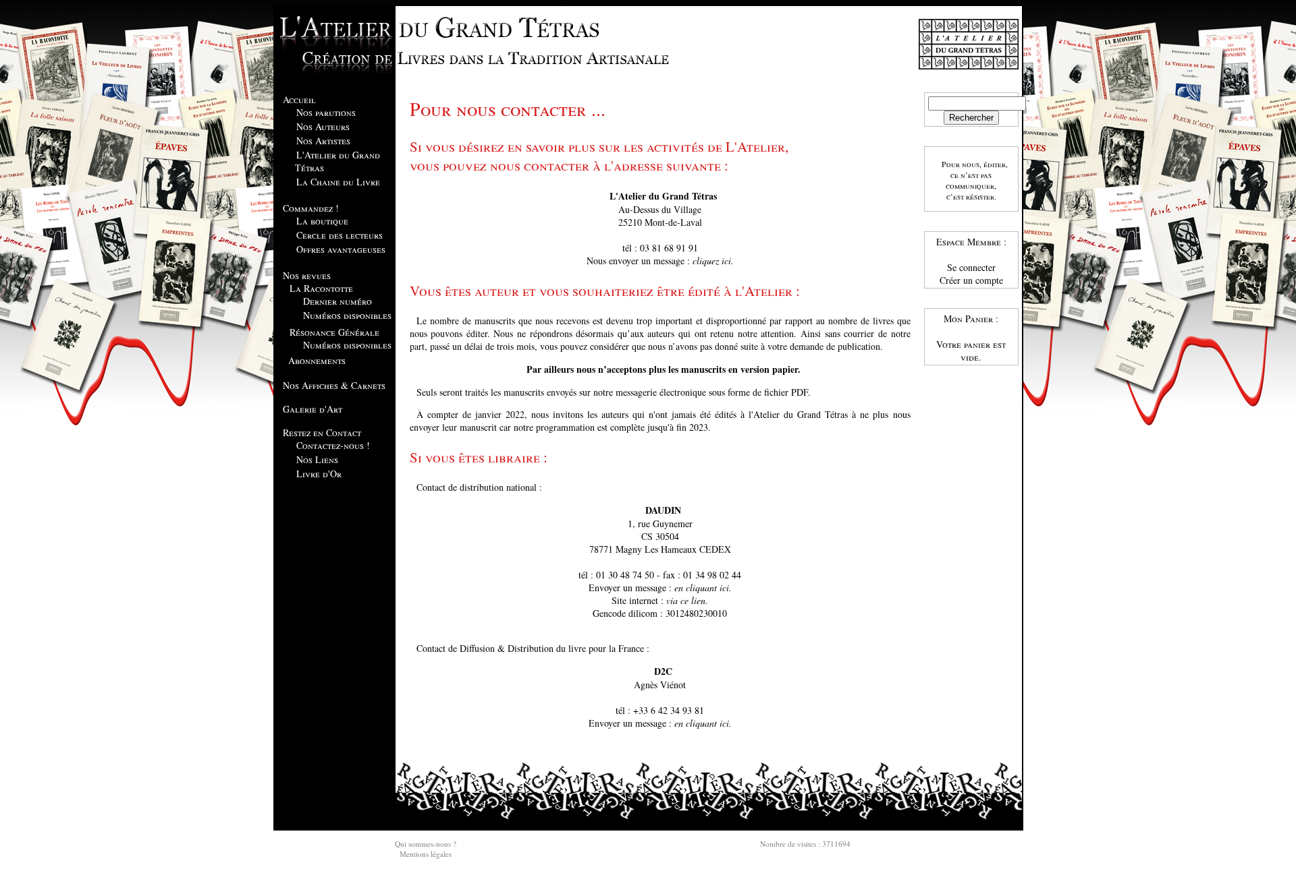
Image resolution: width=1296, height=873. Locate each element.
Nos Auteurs (323, 126)
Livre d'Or (319, 473)
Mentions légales (426, 854)
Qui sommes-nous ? (425, 844)
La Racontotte (321, 288)
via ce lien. (687, 600)
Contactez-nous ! (333, 445)
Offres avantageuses (340, 249)
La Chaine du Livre (338, 181)
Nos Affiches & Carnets (334, 385)
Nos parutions (326, 112)
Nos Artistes (323, 140)
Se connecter (971, 267)
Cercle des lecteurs (339, 235)
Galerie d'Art (312, 408)
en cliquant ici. (703, 587)
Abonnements (317, 360)
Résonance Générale (334, 332)
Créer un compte (971, 280)
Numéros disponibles (347, 315)
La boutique (322, 220)
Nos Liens (317, 459)
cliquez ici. (713, 260)
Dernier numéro (337, 301)
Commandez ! (311, 208)
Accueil (299, 99)
